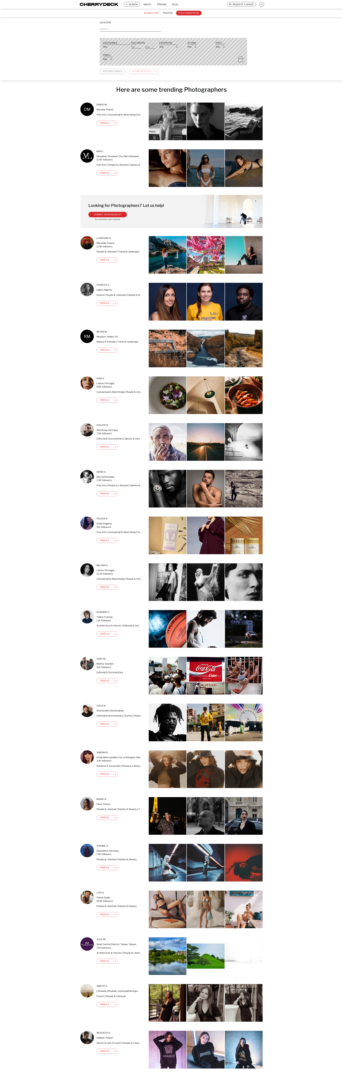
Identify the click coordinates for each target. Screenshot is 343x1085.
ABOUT (147, 4)
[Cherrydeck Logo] (98, 4)
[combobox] (130, 29)
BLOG (175, 4)
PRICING (162, 4)
